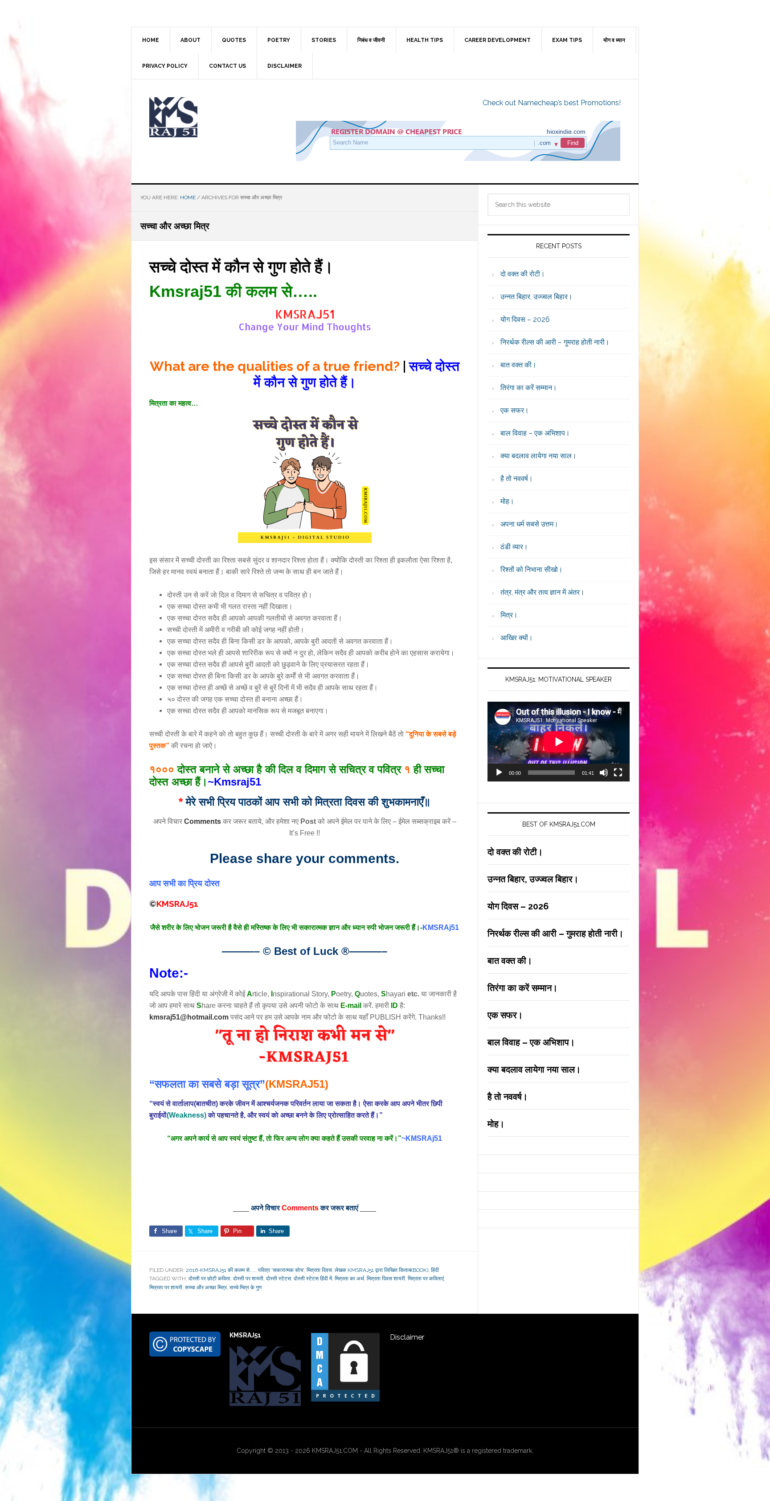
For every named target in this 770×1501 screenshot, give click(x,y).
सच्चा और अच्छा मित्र (206, 1287)
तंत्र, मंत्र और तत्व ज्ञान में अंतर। (542, 592)
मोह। (507, 501)
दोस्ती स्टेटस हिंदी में (313, 1278)
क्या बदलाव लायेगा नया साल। (538, 456)
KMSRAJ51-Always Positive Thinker (207, 117)
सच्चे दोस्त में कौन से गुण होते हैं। (241, 266)
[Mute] (603, 772)
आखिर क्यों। (516, 637)
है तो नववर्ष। (516, 478)
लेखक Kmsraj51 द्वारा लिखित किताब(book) (381, 1270)
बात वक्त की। (518, 365)
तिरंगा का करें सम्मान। (528, 387)
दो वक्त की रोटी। (522, 274)
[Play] (499, 772)
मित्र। (509, 615)
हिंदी (435, 1270)
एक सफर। (514, 410)
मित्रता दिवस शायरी (386, 1278)
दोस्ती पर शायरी (248, 1278)
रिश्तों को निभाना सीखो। (531, 569)
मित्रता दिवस (319, 1270)
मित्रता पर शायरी (165, 1287)
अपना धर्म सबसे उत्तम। (529, 524)
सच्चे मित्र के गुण (245, 1287)
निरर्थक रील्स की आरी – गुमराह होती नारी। (555, 342)
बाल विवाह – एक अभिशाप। (535, 433)
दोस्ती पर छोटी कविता (209, 1278)
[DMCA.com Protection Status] (345, 1398)
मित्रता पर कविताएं (426, 1278)
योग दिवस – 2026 (525, 319)
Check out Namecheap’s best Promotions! (552, 103)
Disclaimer (407, 1337)
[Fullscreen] (618, 772)
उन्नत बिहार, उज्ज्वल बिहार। (536, 296)
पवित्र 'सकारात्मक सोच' (281, 1270)
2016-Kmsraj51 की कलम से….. (220, 1270)
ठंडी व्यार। (514, 547)
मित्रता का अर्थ (349, 1278)
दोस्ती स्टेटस (278, 1278)
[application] (558, 741)
